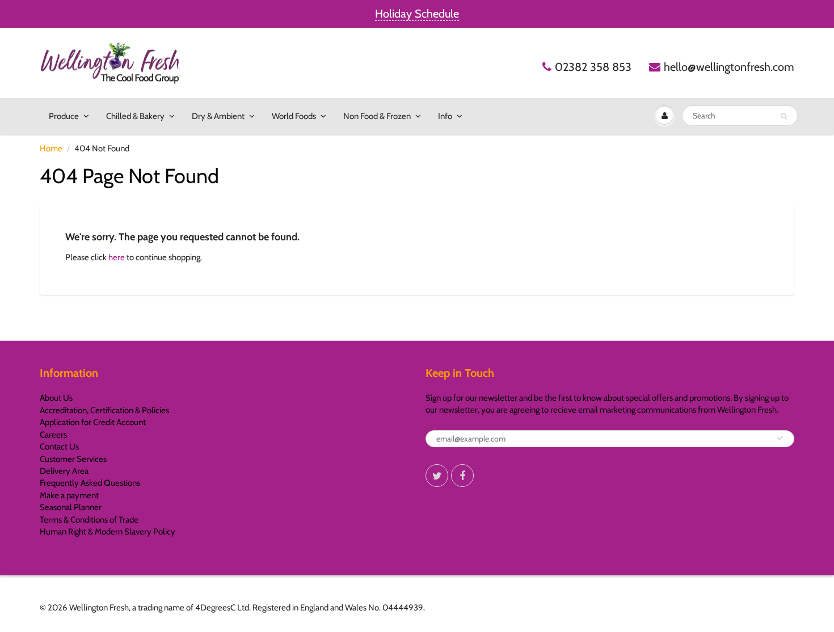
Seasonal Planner (71, 507)
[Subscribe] (780, 438)
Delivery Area (64, 471)
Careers (53, 435)
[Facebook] (462, 475)
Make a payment (69, 495)
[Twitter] (437, 475)
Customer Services (73, 459)
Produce (64, 116)
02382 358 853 (593, 67)
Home (51, 148)
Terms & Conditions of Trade (89, 520)
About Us (56, 398)
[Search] (783, 116)
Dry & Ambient (218, 116)
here (116, 257)
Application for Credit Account (93, 422)
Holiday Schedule (417, 13)
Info (445, 116)
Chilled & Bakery (135, 116)
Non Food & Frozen (377, 116)
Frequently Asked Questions (90, 483)
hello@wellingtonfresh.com (729, 67)
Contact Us (59, 447)
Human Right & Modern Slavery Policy (107, 532)
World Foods (294, 116)
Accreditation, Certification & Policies (104, 410)
